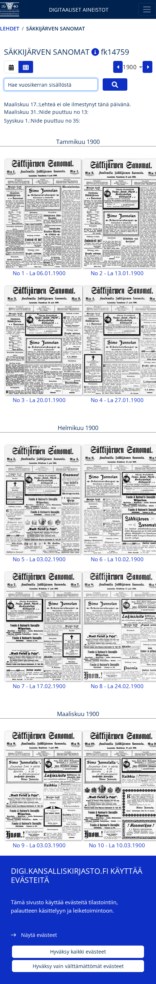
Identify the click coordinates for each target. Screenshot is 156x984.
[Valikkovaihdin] (147, 9)
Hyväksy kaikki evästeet (78, 951)
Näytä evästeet (39, 934)
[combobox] (133, 67)
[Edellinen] (118, 67)
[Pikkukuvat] (26, 67)
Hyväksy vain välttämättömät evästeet (78, 966)
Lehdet (9, 28)
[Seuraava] (147, 67)
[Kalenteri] (11, 67)
